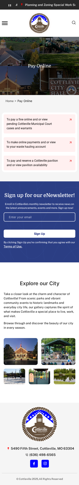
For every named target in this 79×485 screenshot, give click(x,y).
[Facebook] (34, 463)
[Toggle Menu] (5, 23)
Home (10, 101)
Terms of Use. (13, 246)
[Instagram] (45, 463)
